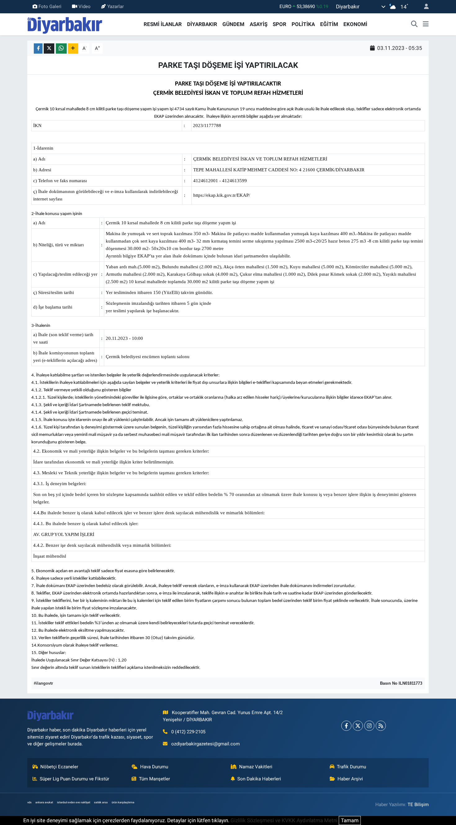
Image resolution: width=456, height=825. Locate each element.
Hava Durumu (154, 767)
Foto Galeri (49, 6)
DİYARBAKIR (202, 24)
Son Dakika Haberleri (259, 779)
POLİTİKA (303, 24)
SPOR (279, 24)
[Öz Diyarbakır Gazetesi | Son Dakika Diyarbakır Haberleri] (65, 23)
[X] (358, 726)
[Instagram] (369, 726)
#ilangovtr (43, 683)
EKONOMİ (355, 24)
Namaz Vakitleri (255, 767)
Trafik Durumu (351, 767)
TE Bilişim (418, 804)
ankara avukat (44, 802)
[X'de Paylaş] (49, 48)
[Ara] (414, 24)
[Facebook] (346, 726)
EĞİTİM (329, 24)
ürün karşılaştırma (123, 802)
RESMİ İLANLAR (163, 24)
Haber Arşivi (350, 779)
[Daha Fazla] (73, 48)
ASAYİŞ (258, 24)
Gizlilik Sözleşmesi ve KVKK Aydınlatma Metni (284, 820)
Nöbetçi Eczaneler (59, 767)
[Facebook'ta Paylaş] (38, 48)
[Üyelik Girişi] (424, 6)
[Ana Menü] (426, 24)
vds (29, 802)
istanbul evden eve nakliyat (73, 802)
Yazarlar (115, 6)
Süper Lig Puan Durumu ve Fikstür (74, 779)
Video (84, 6)
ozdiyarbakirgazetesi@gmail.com (205, 744)
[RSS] (381, 726)
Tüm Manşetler (154, 779)
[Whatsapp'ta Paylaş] (61, 48)
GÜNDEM (233, 24)
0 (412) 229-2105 (188, 732)
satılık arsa (101, 802)
